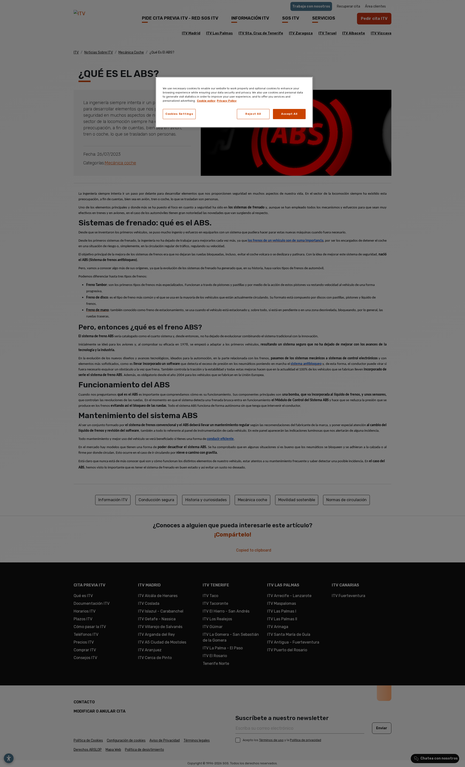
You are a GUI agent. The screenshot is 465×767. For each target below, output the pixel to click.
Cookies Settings (179, 113)
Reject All (253, 113)
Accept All (289, 113)
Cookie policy (206, 100)
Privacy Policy (227, 100)
